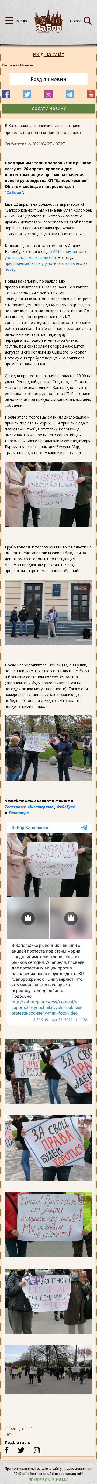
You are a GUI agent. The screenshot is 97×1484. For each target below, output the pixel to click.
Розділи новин (48, 79)
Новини (27, 65)
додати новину (49, 108)
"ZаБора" (14, 192)
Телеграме (15, 806)
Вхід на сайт (48, 54)
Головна (9, 65)
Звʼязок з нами (51, 1479)
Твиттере (18, 812)
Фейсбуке (66, 806)
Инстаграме (40, 806)
